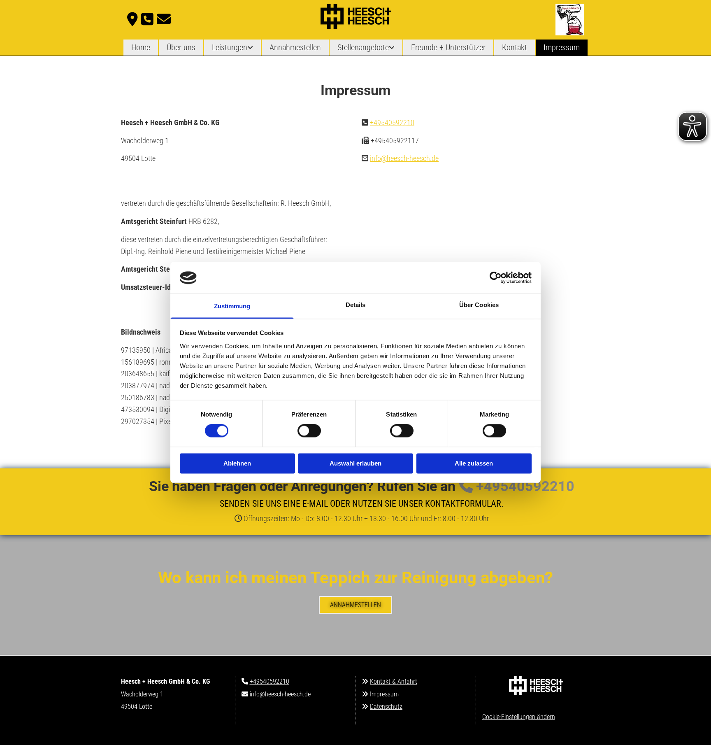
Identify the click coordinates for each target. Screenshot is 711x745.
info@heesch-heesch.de (404, 158)
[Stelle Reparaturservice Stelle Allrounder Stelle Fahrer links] (392, 48)
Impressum (562, 47)
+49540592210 (392, 122)
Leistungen (229, 47)
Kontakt (514, 47)
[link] (232, 48)
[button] (355, 605)
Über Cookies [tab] (479, 304)
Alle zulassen (474, 463)
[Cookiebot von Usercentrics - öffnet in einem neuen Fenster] (496, 278)
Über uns (181, 47)
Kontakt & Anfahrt (393, 681)
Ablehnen (237, 463)
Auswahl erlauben (355, 463)
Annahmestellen (295, 47)
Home (140, 47)
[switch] (309, 431)
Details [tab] (356, 304)
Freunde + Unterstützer (448, 47)
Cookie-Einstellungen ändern (518, 717)
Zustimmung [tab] (232, 306)
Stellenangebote (363, 47)
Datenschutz (386, 706)
